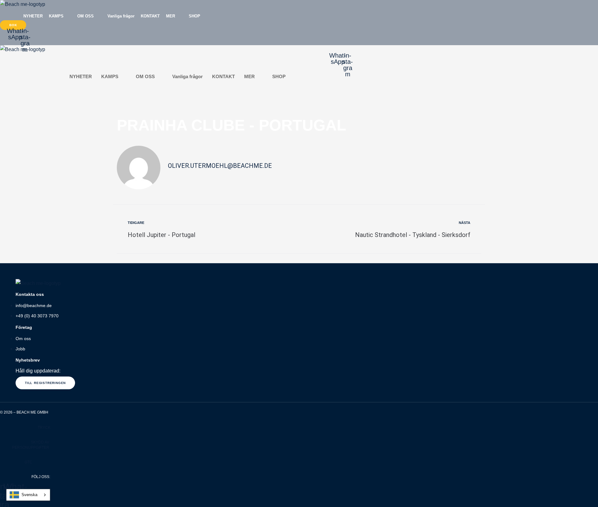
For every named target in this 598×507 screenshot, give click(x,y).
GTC (28, 462)
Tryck (44, 427)
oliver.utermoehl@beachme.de (220, 165)
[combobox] (28, 495)
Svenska (29, 494)
